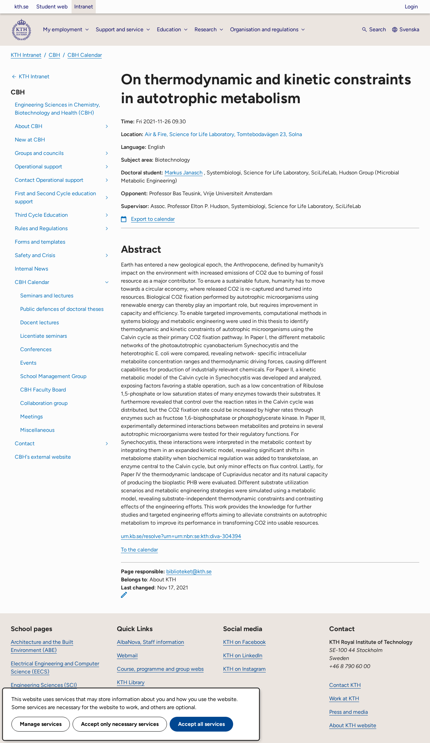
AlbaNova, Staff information (150, 642)
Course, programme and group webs (160, 669)
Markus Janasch (184, 172)
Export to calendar (153, 219)
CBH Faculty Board (43, 389)
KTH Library (130, 682)
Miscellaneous (37, 430)
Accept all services (201, 724)
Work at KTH (344, 698)
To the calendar (139, 549)
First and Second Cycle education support (55, 197)
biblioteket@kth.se (189, 571)
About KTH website (352, 725)
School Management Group (53, 376)
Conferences (35, 349)
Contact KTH (345, 685)
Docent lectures (39, 322)
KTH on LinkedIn (242, 655)
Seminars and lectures (46, 295)
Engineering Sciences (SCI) (44, 685)
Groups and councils (39, 153)
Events (28, 363)
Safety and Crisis (35, 255)
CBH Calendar (85, 55)
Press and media (348, 712)
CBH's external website (43, 457)
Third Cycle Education (41, 215)
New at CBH (30, 139)
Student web (52, 6)
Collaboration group (44, 403)
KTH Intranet (26, 55)
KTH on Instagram (244, 669)
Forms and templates (40, 242)
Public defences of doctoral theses (61, 309)
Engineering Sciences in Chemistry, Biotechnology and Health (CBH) (57, 108)
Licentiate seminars (43, 336)
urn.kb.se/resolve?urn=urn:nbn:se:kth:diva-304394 (181, 536)
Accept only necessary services (120, 724)
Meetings (31, 416)
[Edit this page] (124, 595)
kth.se (21, 6)
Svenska (409, 29)
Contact (25, 443)
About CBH (28, 126)
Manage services (40, 724)
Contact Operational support (49, 180)
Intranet (83, 6)
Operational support (38, 166)
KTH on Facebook (244, 642)
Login (411, 6)
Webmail (127, 655)
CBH (54, 55)
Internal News (31, 268)
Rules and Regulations (41, 228)
